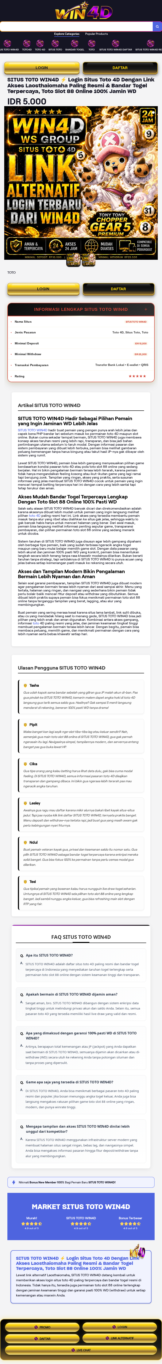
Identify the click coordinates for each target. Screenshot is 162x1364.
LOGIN (42, 68)
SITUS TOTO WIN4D (32, 430)
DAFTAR (120, 68)
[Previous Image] (7, 183)
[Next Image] (154, 183)
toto (36, 623)
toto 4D (34, 515)
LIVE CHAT (84, 1350)
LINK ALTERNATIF (122, 1338)
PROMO (45, 1326)
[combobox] (76, 26)
